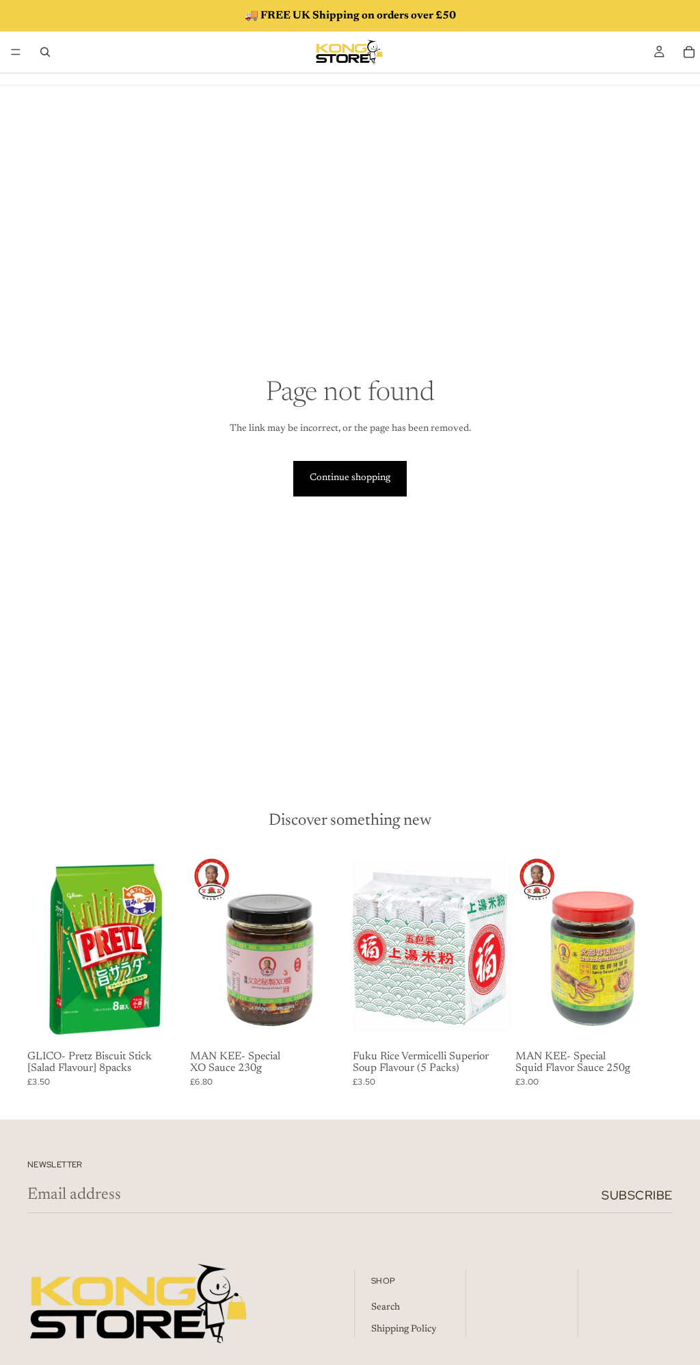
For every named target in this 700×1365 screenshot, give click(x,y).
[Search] (45, 52)
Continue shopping (350, 478)
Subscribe (637, 1195)
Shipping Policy (404, 1329)
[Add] (163, 1024)
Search (385, 1307)
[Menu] (15, 52)
